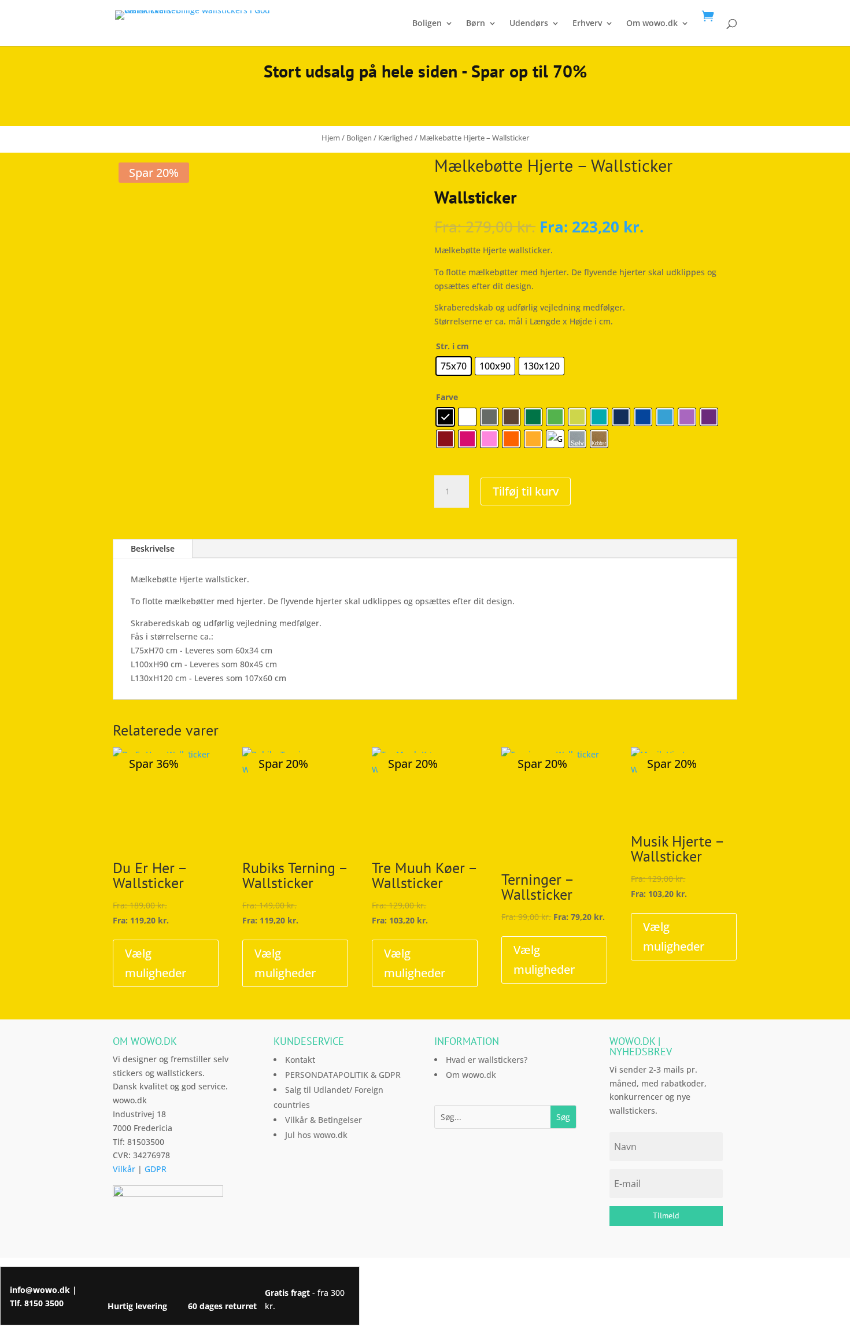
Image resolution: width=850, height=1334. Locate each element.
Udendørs (528, 23)
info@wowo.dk (40, 1289)
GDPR (156, 1168)
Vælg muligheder (155, 963)
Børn (475, 23)
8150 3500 (44, 1303)
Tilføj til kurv (526, 491)
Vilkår (124, 1168)
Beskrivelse (153, 548)
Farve (447, 396)
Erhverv (587, 23)
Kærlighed (395, 137)
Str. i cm (452, 346)
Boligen (427, 23)
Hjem (330, 137)
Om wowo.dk (652, 23)
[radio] (454, 366)
